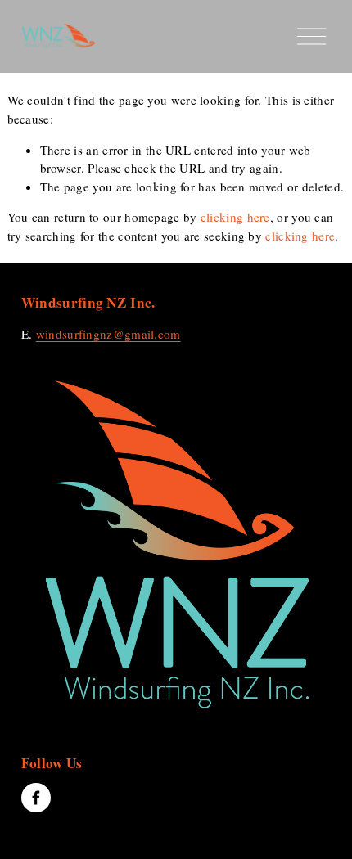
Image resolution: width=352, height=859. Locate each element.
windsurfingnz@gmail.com (108, 334)
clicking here (235, 217)
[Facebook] (36, 797)
